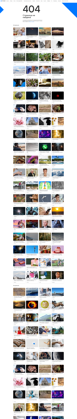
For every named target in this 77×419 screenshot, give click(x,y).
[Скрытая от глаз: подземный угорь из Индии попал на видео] (45, 110)
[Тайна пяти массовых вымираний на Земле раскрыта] (32, 358)
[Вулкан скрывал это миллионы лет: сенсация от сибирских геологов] (45, 371)
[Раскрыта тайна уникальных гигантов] (19, 98)
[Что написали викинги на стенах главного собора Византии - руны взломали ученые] (32, 239)
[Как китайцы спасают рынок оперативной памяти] (32, 226)
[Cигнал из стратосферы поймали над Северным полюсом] (19, 72)
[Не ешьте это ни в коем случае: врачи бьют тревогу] (45, 358)
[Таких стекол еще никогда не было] (32, 149)
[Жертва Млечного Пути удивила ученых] (19, 409)
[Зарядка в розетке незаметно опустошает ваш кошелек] (19, 46)
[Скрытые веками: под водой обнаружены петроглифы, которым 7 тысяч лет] (58, 239)
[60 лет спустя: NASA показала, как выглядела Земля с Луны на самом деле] (58, 409)
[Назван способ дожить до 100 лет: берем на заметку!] (58, 59)
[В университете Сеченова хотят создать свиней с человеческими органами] (19, 396)
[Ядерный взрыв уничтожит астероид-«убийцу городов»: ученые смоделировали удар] (19, 251)
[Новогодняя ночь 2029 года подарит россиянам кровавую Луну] (58, 98)
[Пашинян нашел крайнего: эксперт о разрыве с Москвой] (19, 277)
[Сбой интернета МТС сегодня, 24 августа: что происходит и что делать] (32, 200)
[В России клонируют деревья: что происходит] (58, 110)
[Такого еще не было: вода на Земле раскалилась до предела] (58, 213)
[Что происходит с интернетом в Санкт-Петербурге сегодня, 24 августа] (45, 396)
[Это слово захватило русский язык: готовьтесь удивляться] (45, 85)
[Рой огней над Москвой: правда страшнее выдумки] (32, 33)
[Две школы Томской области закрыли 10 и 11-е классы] (45, 277)
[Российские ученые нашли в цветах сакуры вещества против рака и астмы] (19, 123)
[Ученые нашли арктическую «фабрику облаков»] (58, 175)
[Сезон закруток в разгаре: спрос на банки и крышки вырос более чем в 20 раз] (45, 251)
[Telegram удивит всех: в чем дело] (58, 396)
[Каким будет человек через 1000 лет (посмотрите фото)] (32, 213)
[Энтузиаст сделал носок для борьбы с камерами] (19, 85)
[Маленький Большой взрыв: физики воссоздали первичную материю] (32, 316)
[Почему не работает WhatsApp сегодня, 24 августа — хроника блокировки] (45, 149)
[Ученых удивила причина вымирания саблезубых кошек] (45, 162)
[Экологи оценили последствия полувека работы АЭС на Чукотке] (19, 59)
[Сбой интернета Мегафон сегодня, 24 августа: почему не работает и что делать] (19, 110)
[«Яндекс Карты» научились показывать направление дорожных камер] (45, 187)
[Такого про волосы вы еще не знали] (58, 46)
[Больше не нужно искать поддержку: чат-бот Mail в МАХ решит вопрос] (45, 316)
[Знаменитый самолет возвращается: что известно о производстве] (58, 384)
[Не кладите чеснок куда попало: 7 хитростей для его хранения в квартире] (32, 85)
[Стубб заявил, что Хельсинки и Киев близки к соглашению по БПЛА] (58, 277)
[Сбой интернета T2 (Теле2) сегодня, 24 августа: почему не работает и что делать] (19, 175)
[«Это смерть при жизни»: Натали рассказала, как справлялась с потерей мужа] (45, 303)
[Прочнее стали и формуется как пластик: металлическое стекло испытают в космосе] (32, 384)
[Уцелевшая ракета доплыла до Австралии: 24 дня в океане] (32, 345)
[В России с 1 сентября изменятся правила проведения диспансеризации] (45, 345)
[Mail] (1, 1)
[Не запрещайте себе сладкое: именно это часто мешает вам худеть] (58, 251)
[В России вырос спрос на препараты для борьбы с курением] (45, 72)
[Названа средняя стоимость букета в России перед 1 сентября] (32, 264)
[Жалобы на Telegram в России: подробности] (58, 328)
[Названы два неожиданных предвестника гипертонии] (45, 384)
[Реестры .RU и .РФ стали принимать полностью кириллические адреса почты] (45, 290)
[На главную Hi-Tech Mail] (3, 1)
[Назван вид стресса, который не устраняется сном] (32, 409)
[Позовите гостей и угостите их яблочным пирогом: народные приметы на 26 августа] (19, 328)
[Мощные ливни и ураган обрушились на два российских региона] (19, 187)
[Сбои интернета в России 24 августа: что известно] (58, 290)
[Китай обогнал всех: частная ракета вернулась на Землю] (32, 328)
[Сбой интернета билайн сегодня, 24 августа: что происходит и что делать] (19, 149)
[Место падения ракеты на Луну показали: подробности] (58, 187)
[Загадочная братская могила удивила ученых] (58, 85)
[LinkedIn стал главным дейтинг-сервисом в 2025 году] (32, 277)
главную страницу (31, 21)
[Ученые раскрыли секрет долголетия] (19, 33)
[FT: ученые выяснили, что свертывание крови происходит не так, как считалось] (32, 72)
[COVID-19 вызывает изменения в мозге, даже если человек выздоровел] (58, 200)
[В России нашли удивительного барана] (58, 358)
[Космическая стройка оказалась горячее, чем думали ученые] (58, 316)
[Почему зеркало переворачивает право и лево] (19, 303)
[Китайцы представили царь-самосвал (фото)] (58, 371)
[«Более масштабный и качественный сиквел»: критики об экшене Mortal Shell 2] (58, 149)
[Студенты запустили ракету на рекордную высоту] (32, 187)
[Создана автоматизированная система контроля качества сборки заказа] (19, 162)
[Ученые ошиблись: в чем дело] (19, 136)
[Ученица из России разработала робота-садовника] (45, 239)
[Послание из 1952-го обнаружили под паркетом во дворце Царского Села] (19, 345)
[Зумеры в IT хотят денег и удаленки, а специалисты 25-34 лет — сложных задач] (45, 136)
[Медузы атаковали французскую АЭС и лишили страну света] (32, 290)
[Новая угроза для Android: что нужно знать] (45, 213)
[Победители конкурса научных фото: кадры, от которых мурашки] (19, 239)
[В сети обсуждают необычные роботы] (19, 290)
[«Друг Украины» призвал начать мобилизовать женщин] (32, 175)
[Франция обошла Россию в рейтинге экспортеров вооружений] (45, 200)
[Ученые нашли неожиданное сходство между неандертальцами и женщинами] (45, 409)
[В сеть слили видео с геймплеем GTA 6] (19, 226)
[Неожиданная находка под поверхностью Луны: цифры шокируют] (45, 98)
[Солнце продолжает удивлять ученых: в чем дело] (58, 136)
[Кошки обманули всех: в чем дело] (32, 46)
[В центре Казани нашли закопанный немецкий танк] (45, 46)
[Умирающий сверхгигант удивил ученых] (58, 345)
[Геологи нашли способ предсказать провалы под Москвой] (32, 136)
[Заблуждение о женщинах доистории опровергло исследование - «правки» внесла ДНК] (32, 303)
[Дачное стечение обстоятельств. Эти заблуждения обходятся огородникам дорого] (19, 200)
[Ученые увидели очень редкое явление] (19, 213)
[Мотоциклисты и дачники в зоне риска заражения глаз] (58, 264)
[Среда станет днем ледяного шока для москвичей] (32, 59)
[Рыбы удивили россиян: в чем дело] (58, 33)
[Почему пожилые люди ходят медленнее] (19, 371)
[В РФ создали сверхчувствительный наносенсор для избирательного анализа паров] (58, 303)
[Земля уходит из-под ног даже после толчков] (58, 226)
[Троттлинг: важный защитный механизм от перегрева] (19, 264)
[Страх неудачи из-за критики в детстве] (45, 175)
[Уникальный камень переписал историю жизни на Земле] (19, 358)
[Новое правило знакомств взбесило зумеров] (19, 384)
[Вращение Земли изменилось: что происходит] (32, 98)
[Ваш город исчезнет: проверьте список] (32, 371)
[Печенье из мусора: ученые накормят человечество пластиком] (19, 316)
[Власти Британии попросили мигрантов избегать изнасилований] (45, 33)
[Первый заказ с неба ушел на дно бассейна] (58, 162)
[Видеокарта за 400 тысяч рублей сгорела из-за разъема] (32, 162)
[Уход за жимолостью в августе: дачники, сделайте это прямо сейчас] (45, 59)
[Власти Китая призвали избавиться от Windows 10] (32, 396)
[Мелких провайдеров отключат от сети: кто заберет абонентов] (32, 251)
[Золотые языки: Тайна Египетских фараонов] (58, 123)
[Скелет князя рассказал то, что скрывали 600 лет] (32, 123)
